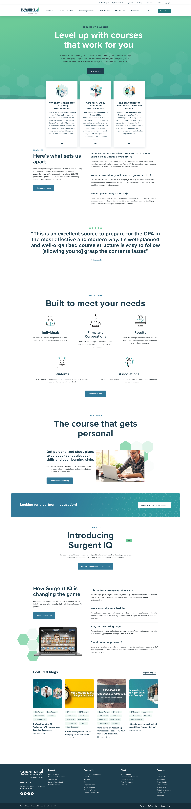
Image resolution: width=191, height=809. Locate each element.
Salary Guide (162, 782)
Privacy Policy (166, 806)
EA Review (70, 720)
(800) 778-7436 (25, 783)
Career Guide (162, 785)
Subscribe (150, 3)
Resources (135, 11)
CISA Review (83, 712)
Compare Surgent (44, 188)
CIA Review (70, 712)
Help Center (161, 777)
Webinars (160, 795)
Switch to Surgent (164, 790)
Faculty (87, 779)
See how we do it (95, 394)
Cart (160, 3)
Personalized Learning (129, 777)
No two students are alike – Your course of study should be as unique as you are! (120, 155)
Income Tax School (66, 11)
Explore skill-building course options (95, 566)
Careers (124, 785)
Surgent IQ (52, 779)
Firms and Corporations (93, 774)
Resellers (87, 777)
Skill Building (105, 11)
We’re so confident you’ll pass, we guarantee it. (120, 175)
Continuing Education (87, 11)
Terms (142, 806)
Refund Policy (153, 806)
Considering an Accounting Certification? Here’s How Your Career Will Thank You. (111, 731)
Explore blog (148, 673)
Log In (169, 3)
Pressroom (161, 793)
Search (131, 3)
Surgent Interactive (44, 615)
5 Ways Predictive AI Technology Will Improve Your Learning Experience (46, 727)
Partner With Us (90, 790)
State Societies (90, 787)
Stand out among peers (105, 642)
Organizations (89, 785)
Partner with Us (118, 3)
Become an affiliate (91, 793)
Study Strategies (40, 720)
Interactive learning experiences (111, 590)
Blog (140, 3)
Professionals (39, 716)
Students (51, 716)
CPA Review (39, 712)
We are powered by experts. (108, 193)
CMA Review (71, 716)
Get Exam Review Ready (59, 480)
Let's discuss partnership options (154, 505)
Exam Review (49, 11)
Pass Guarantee (54, 785)
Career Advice (104, 712)
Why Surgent (105, 3)
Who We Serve (120, 11)
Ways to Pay (161, 787)
